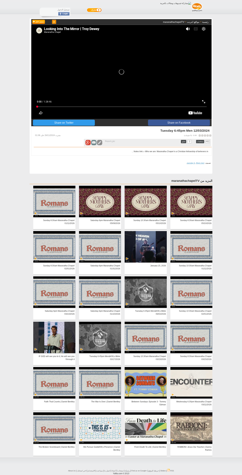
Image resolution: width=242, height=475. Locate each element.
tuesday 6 (191, 163)
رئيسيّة (127, 471)
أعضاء (114, 471)
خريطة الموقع (153, 471)
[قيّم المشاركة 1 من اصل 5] (210, 135)
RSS (172, 471)
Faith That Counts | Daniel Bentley (59, 402)
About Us (72, 471)
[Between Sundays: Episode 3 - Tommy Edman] (146, 398)
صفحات (120, 471)
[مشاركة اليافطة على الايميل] (93, 142)
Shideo (163, 471)
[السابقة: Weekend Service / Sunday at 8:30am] (54, 22)
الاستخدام (91, 471)
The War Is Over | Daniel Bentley (105, 402)
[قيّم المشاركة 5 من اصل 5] (199, 135)
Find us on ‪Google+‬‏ (139, 471)
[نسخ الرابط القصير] (99, 142)
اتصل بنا (107, 471)
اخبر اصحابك (81, 471)
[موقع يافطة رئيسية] (196, 12)
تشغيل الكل (39, 22)
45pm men (200, 163)
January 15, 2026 (158, 266)
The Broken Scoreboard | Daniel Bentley (57, 447)
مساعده (99, 471)
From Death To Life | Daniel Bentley (150, 447)
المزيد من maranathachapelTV (191, 180)
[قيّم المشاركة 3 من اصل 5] (205, 135)
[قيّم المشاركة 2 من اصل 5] (207, 135)
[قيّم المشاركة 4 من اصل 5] (202, 135)
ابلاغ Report (110, 141)
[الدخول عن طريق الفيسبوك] (63, 15)
